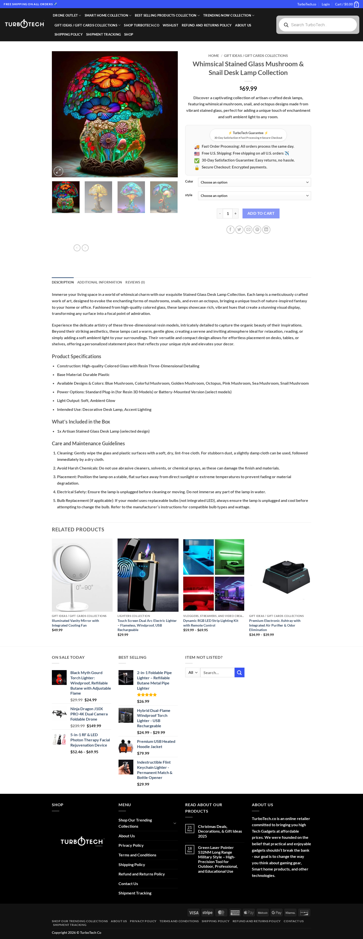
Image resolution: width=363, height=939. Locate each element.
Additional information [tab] (99, 282)
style (188, 195)
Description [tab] (63, 282)
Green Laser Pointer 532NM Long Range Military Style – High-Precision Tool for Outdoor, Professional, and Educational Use (218, 859)
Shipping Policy (69, 34)
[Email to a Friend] (248, 230)
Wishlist (170, 25)
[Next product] (77, 247)
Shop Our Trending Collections (135, 823)
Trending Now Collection (227, 15)
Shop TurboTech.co (141, 25)
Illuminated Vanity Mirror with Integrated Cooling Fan (75, 622)
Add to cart (261, 213)
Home (213, 56)
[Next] (169, 114)
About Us (243, 25)
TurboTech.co (306, 4)
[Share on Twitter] (239, 230)
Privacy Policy (131, 845)
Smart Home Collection (106, 15)
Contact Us (128, 883)
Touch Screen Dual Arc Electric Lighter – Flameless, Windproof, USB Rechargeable (147, 625)
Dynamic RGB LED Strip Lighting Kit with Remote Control (210, 622)
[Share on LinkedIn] (266, 230)
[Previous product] (85, 247)
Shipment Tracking (103, 34)
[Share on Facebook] (230, 230)
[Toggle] (175, 823)
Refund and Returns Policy (207, 25)
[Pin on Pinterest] (257, 230)
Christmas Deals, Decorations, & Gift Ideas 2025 (220, 831)
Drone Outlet (65, 15)
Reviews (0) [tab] (135, 282)
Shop (128, 34)
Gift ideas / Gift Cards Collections (86, 25)
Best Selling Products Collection (165, 15)
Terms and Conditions (137, 854)
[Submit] (239, 672)
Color (189, 181)
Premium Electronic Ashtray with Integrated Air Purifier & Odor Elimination (275, 625)
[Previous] (60, 114)
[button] (326, 4)
